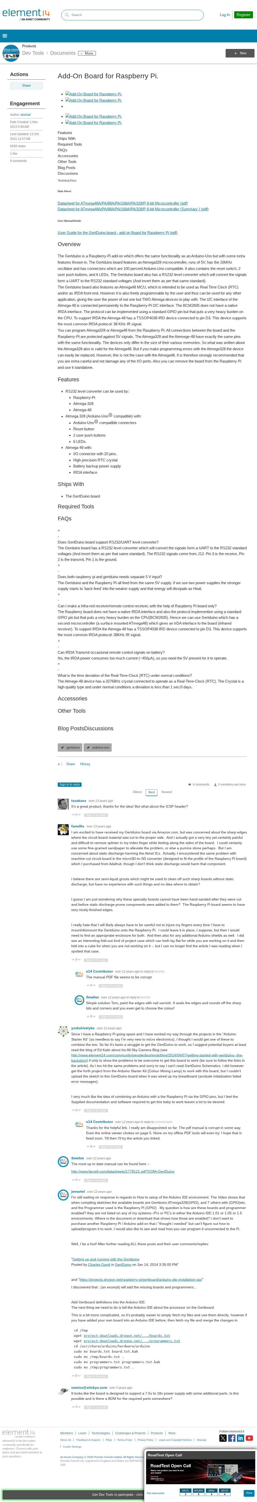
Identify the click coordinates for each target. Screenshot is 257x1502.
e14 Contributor (100, 971)
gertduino (73, 747)
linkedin (240, 1438)
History (85, 764)
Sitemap (201, 1439)
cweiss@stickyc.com (89, 1388)
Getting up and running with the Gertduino (106, 1259)
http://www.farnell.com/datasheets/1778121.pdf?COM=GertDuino (122, 1171)
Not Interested (155, 1493)
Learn (82, 1433)
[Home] (26, 15)
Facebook (231, 1438)
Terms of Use (124, 1439)
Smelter (93, 997)
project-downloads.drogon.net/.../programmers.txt (132, 1341)
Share (26, 85)
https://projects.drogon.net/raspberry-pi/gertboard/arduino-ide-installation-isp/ (141, 1280)
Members (66, 1433)
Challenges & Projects (130, 1433)
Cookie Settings (72, 1446)
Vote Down (79, 815)
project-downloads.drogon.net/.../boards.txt (127, 1336)
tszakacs (79, 801)
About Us (65, 1439)
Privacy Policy (145, 1439)
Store (171, 1433)
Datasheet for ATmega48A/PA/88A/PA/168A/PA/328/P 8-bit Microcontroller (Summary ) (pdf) (133, 209)
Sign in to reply (69, 784)
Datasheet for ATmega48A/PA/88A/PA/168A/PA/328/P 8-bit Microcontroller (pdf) (123, 203)
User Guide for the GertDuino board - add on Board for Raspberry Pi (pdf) (117, 232)
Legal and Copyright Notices (175, 1439)
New (243, 53)
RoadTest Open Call (165, 1455)
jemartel (78, 1191)
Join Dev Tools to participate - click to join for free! (128, 1494)
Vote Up (73, 815)
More (89, 53)
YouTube (249, 1438)
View (249, 1492)
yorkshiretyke (83, 1028)
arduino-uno (100, 747)
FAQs (109, 1439)
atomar (26, 114)
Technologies (101, 1433)
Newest (167, 792)
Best (152, 792)
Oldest (137, 792)
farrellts (78, 826)
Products (29, 46)
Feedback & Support (88, 1439)
